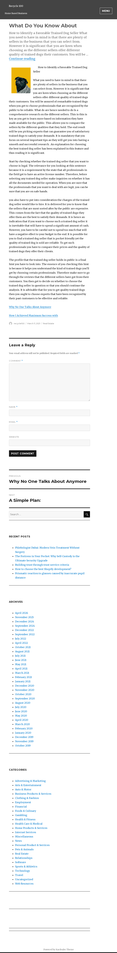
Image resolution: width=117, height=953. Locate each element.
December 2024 (24, 621)
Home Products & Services (31, 827)
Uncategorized (24, 879)
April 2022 (21, 642)
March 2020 (22, 724)
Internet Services (25, 832)
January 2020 (23, 732)
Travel (19, 875)
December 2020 (24, 685)
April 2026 (21, 612)
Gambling (21, 815)
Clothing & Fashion (27, 798)
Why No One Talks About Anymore (30, 306)
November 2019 (24, 741)
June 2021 (20, 660)
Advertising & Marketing (30, 780)
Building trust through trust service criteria (42, 564)
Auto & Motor (23, 789)
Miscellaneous (24, 836)
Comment (16, 360)
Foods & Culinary (25, 810)
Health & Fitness (25, 819)
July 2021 (20, 655)
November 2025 (24, 617)
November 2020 (24, 689)
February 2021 (23, 677)
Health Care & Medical (29, 823)
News (18, 840)
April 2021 (21, 668)
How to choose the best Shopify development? (43, 569)
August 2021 (22, 651)
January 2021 (22, 681)
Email (13, 422)
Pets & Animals (24, 849)
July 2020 (20, 707)
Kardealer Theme (65, 949)
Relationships (23, 857)
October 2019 (23, 745)
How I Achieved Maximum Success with (33, 315)
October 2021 (23, 647)
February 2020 (24, 728)
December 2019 (24, 737)
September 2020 (25, 698)
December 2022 (24, 630)
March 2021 (22, 672)
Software (20, 862)
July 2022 (20, 638)
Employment (23, 802)
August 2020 (22, 702)
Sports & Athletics (26, 866)
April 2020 (21, 719)
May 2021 (20, 664)
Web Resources (24, 883)
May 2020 (21, 715)
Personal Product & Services (32, 845)
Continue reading (22, 59)
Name (13, 407)
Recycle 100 (16, 5)
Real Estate (48, 323)
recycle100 (19, 323)
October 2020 (23, 694)
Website (14, 437)
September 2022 (25, 634)
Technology (22, 870)
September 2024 (25, 625)
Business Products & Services (33, 793)
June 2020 (21, 711)
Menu (106, 10)
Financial (21, 806)
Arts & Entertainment (28, 785)
